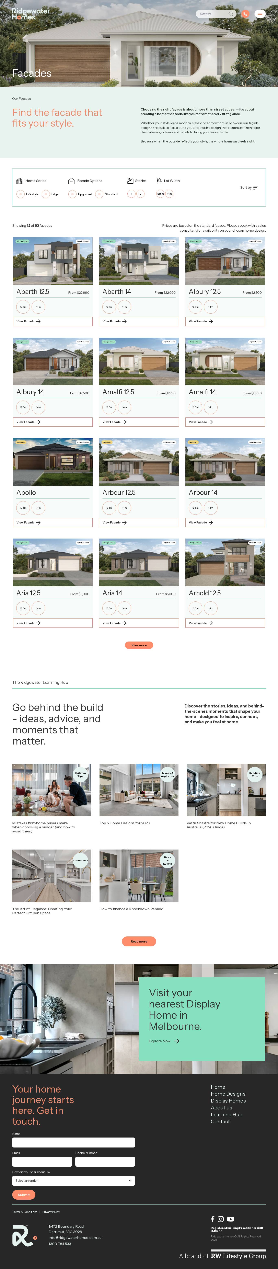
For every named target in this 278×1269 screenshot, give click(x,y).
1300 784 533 (60, 1244)
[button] (52, 281)
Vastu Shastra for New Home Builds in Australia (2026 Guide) (219, 825)
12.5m (160, 193)
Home (218, 1087)
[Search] (231, 14)
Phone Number (86, 1153)
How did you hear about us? (31, 1172)
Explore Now (160, 1041)
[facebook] (213, 1219)
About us (221, 1108)
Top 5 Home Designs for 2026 (125, 823)
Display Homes (228, 1101)
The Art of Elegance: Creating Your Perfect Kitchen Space (42, 911)
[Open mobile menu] (260, 14)
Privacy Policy (51, 1212)
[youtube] (230, 1219)
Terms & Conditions (24, 1212)
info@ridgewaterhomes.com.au (71, 1237)
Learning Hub (226, 1114)
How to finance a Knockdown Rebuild (131, 909)
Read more (52, 790)
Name (16, 1134)
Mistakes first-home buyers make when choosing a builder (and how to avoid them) (43, 827)
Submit (24, 1195)
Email (16, 1153)
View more (139, 645)
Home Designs (228, 1094)
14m (169, 193)
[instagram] (221, 1219)
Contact (220, 1121)
